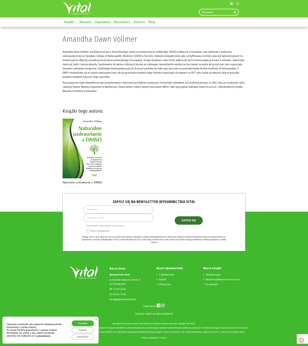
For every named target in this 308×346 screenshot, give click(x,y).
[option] (83, 152)
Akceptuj (82, 323)
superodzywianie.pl (164, 313)
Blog (152, 22)
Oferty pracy (165, 284)
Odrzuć (82, 330)
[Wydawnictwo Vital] (77, 8)
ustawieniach (43, 335)
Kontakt (162, 279)
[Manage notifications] (301, 340)
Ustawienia (83, 336)
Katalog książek (213, 274)
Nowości (85, 22)
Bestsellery (122, 22)
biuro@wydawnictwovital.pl (123, 299)
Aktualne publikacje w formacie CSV (223, 279)
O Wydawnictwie (166, 274)
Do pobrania (212, 284)
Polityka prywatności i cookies (154, 338)
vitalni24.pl (150, 313)
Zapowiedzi (103, 22)
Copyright (181, 323)
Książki (69, 22)
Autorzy (139, 22)
